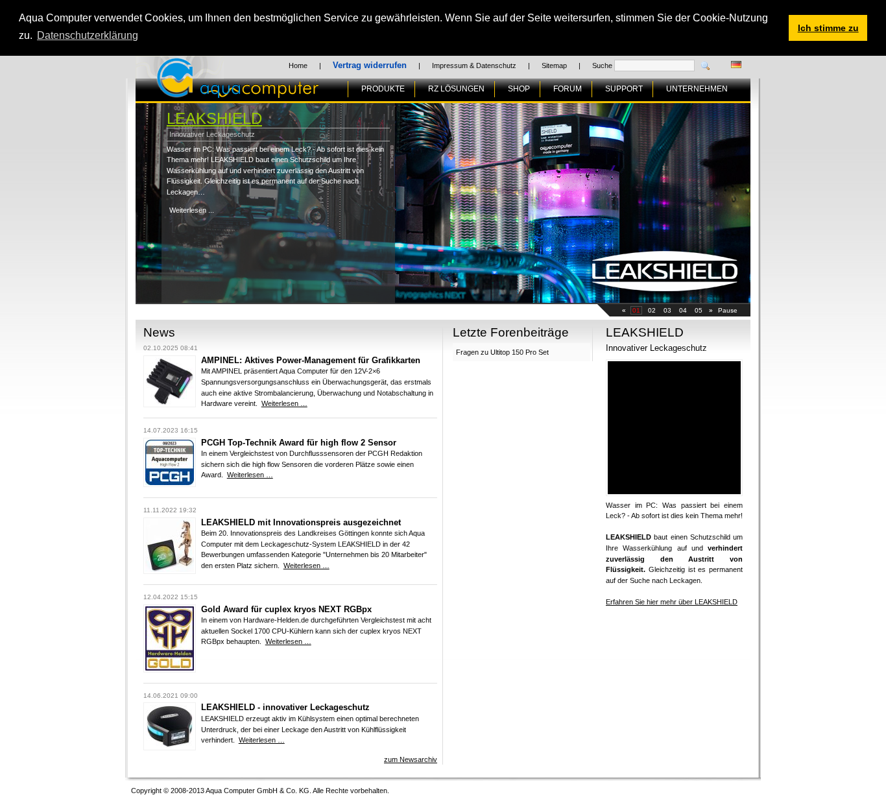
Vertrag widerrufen (370, 65)
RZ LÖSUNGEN (456, 88)
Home (298, 65)
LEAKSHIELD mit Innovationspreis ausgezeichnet (301, 522)
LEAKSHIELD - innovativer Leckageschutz (285, 707)
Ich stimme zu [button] (828, 28)
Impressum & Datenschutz (474, 65)
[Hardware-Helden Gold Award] (169, 670)
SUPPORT (624, 88)
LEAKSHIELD (214, 118)
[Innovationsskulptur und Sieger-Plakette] (169, 571)
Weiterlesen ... (191, 210)
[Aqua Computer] (288, 92)
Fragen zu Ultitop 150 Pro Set (502, 352)
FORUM (567, 88)
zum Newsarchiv (410, 759)
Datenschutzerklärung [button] (87, 35)
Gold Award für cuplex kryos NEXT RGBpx (286, 609)
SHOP (519, 88)
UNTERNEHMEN (697, 88)
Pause (727, 310)
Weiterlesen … (284, 403)
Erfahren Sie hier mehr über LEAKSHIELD (671, 602)
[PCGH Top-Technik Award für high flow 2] (169, 484)
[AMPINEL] (169, 405)
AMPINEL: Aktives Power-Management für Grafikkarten (310, 360)
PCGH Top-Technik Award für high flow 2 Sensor (298, 442)
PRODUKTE (383, 88)
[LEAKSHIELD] (169, 748)
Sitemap (554, 65)
